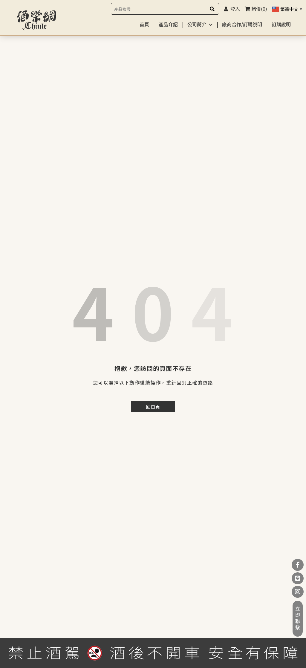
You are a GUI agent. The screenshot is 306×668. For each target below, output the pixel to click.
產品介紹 (168, 24)
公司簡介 (196, 24)
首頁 (144, 24)
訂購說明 (281, 24)
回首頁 (153, 406)
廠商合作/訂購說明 (242, 24)
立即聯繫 (297, 618)
